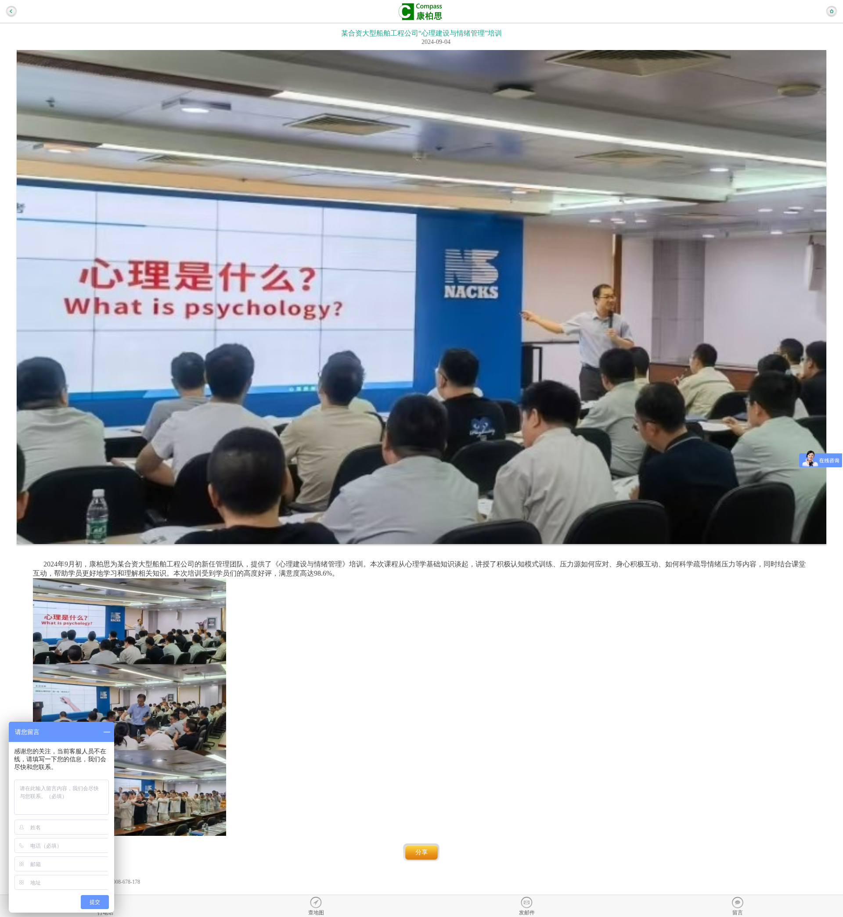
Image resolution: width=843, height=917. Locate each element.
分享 (421, 852)
